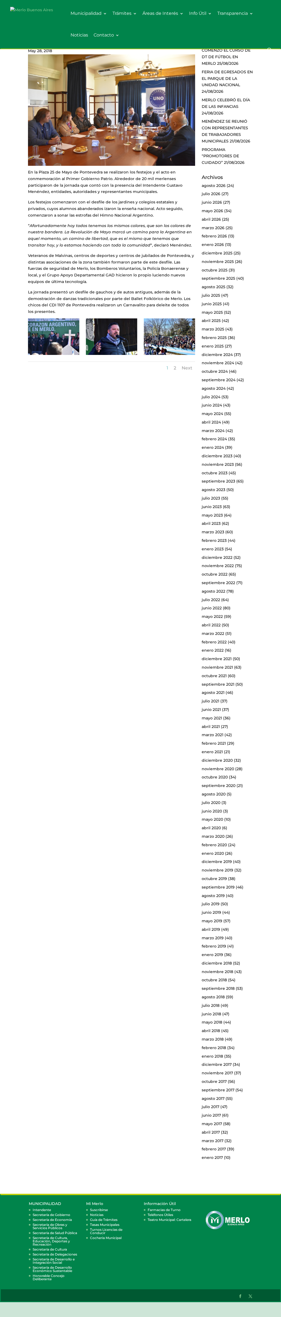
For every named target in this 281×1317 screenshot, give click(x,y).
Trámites (122, 13)
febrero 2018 (214, 1047)
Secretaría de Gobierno (51, 1215)
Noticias (79, 35)
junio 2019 (211, 912)
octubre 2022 (214, 574)
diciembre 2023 (217, 455)
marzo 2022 (213, 633)
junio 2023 (212, 506)
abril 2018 (211, 1030)
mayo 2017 (212, 1123)
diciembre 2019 (217, 861)
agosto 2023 (213, 489)
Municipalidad (86, 13)
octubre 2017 (214, 1081)
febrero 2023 (214, 540)
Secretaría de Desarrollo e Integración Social (54, 1261)
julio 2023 (211, 498)
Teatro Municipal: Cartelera (169, 1220)
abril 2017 (211, 1132)
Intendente (42, 1210)
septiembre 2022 (218, 582)
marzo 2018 (213, 1039)
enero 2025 (213, 346)
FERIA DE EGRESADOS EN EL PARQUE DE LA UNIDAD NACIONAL (227, 78)
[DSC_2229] (111, 354)
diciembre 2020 (217, 760)
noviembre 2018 (217, 971)
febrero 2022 (214, 642)
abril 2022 (211, 625)
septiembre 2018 (218, 988)
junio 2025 (212, 303)
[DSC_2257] (169, 354)
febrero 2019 (214, 946)
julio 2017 (210, 1106)
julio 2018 (211, 1005)
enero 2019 (212, 954)
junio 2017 (211, 1115)
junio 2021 (211, 709)
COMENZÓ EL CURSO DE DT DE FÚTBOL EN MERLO (226, 57)
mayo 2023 (212, 515)
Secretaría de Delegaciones (55, 1254)
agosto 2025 (213, 286)
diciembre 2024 (217, 354)
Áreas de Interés (160, 13)
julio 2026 (211, 193)
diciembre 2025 (217, 253)
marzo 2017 (212, 1140)
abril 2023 (211, 523)
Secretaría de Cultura (50, 1249)
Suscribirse (99, 1210)
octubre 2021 (214, 675)
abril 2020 (211, 827)
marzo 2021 (212, 734)
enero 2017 (212, 1157)
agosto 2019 (213, 895)
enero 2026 (213, 244)
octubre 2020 (215, 777)
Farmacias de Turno (164, 1210)
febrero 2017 (214, 1149)
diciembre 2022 (217, 557)
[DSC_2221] (53, 354)
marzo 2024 (213, 430)
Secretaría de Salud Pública (55, 1233)
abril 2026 (211, 219)
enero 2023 (213, 549)
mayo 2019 (212, 920)
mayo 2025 (212, 312)
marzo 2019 (213, 937)
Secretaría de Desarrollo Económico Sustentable (52, 1269)
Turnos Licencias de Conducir (106, 1231)
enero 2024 (213, 447)
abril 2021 (211, 726)
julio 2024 (211, 396)
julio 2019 (211, 903)
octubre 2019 (214, 878)
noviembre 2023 (218, 464)
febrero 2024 (214, 438)
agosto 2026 (214, 185)
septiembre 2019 (218, 887)
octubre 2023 (214, 472)
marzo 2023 (213, 531)
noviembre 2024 (218, 362)
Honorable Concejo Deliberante (48, 1277)
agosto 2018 (213, 996)
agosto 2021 (213, 692)
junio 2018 (211, 1013)
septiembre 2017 (218, 1090)
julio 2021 (210, 701)
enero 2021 (212, 751)
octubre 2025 (214, 270)
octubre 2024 (215, 371)
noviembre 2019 (217, 870)
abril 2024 (211, 422)
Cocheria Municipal (106, 1238)
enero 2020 (213, 853)
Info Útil (197, 13)
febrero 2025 (214, 337)
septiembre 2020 (218, 785)
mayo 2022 (212, 616)
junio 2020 (212, 811)
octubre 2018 (214, 979)
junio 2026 (212, 202)
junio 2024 (212, 405)
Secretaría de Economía (52, 1220)
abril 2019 (211, 929)
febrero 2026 (214, 236)
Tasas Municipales (104, 1225)
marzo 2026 (213, 227)
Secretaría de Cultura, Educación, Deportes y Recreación (51, 1241)
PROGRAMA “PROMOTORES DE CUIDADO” (220, 156)
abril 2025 (211, 320)
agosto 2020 (214, 794)
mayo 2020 (212, 819)
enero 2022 (213, 650)
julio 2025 (211, 295)
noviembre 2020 (218, 768)
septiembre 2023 (218, 481)
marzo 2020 (213, 836)
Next (187, 368)
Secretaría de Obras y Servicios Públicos (50, 1226)
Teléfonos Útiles (160, 1215)
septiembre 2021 (218, 684)
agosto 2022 (213, 591)
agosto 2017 (213, 1098)
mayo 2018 (212, 1022)
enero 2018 (212, 1056)
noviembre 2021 (217, 667)
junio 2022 (212, 608)
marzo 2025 (213, 329)
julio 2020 (211, 802)
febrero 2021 (214, 743)
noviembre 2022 (218, 565)
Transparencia (232, 13)
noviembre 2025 (218, 261)
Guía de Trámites (103, 1220)
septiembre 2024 (218, 379)
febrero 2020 (214, 844)
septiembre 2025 (218, 278)
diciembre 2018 (217, 963)
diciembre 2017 (217, 1064)
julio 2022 (211, 599)
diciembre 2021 (217, 658)
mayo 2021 (212, 718)
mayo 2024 (212, 413)
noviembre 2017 (217, 1073)
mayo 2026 (212, 210)
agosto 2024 (214, 388)
